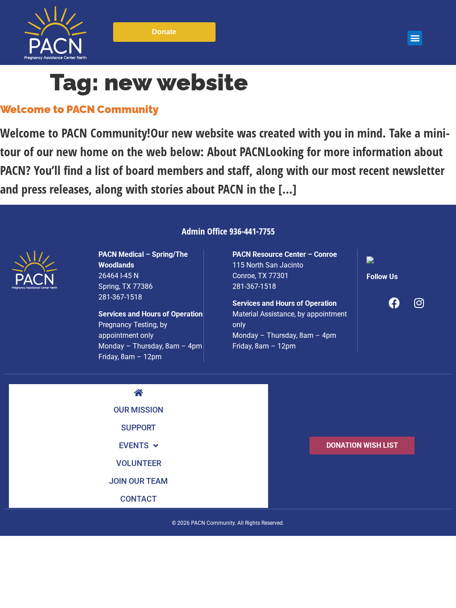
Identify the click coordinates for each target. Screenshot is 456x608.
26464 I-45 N (118, 276)
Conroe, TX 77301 (260, 276)
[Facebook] (394, 303)
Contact (138, 498)
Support (138, 427)
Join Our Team (138, 481)
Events (134, 445)
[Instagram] (419, 303)
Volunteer (138, 463)
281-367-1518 (120, 297)
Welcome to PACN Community (79, 109)
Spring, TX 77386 (125, 286)
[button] (414, 38)
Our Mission (138, 409)
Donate (164, 32)
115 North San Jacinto (267, 265)
